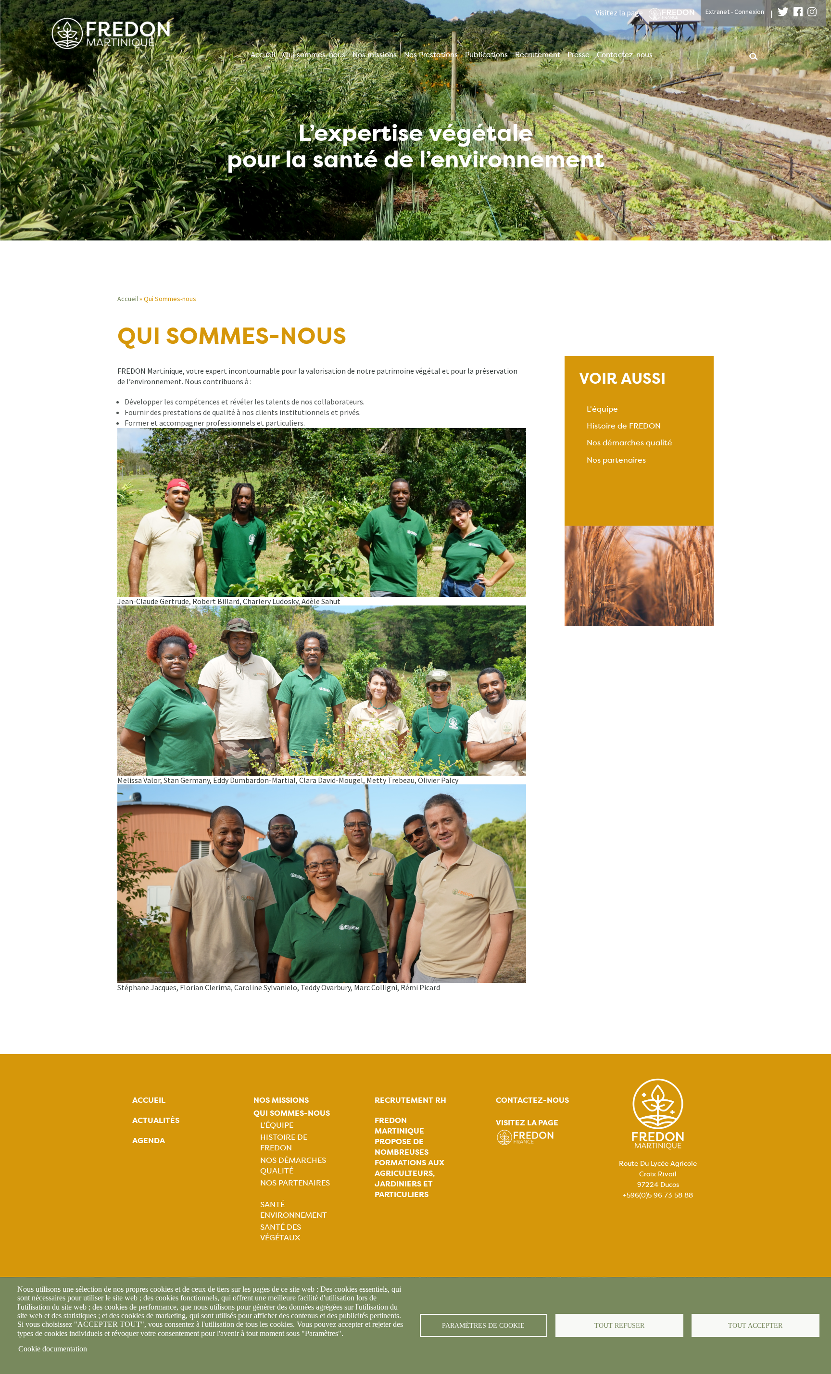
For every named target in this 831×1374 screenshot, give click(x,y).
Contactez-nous (625, 55)
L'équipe (602, 409)
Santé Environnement (293, 1209)
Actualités (155, 1120)
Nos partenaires (616, 460)
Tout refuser (619, 1325)
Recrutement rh (410, 1100)
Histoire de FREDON (624, 426)
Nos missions (375, 55)
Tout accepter (755, 1325)
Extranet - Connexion (734, 11)
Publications (486, 55)
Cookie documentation (52, 1349)
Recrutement (537, 55)
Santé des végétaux (280, 1232)
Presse (578, 55)
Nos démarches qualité (629, 443)
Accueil (263, 55)
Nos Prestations (431, 55)
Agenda (148, 1140)
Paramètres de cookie (483, 1325)
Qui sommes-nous (314, 55)
